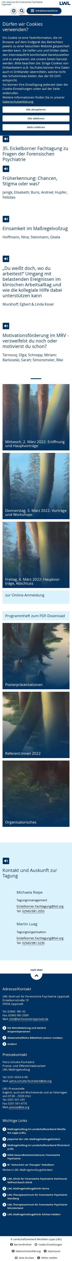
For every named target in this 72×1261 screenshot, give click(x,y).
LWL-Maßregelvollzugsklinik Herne (28, 1188)
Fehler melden (49, 1257)
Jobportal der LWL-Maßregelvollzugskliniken (33, 1139)
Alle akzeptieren (36, 109)
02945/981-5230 (33, 943)
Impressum (54, 1251)
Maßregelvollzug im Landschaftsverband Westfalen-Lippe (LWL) (36, 1130)
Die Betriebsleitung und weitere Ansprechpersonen (26, 1029)
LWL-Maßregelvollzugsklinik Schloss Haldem (33, 1214)
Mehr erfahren (36, 127)
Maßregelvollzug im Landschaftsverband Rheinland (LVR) (38, 1146)
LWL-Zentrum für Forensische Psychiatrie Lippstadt (22, 3)
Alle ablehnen (36, 118)
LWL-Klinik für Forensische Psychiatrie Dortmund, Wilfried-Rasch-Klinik (37, 1180)
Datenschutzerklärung (18, 102)
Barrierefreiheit (22, 1244)
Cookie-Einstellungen (50, 1244)
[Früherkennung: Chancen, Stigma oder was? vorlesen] (6, 168)
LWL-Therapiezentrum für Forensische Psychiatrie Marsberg (37, 1196)
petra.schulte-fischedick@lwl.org (30, 1081)
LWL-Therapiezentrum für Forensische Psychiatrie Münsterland (37, 1206)
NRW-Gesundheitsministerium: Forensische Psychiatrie (33, 1156)
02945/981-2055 (33, 911)
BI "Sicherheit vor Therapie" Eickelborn (30, 1165)
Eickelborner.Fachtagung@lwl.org (40, 906)
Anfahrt (12, 1044)
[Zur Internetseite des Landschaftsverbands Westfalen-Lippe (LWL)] (65, 3)
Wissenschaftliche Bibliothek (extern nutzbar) (35, 1038)
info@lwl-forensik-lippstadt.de (28, 1019)
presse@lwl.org (19, 1107)
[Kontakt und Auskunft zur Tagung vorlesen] (6, 861)
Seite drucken (26, 1257)
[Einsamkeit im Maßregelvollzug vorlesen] (6, 219)
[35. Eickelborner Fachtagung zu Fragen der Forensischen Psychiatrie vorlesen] (6, 139)
